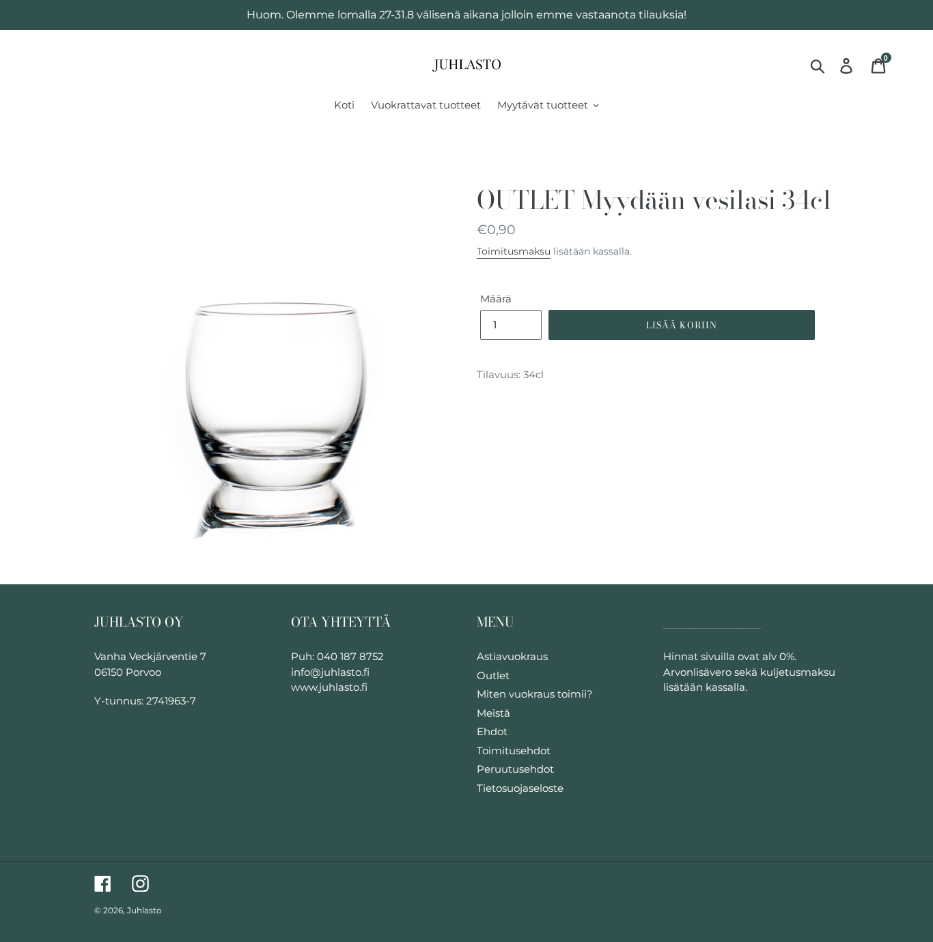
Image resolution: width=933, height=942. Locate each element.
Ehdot (492, 731)
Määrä (496, 298)
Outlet (493, 675)
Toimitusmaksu (514, 251)
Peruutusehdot (515, 768)
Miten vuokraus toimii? (535, 693)
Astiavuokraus (512, 656)
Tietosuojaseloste (520, 788)
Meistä (493, 712)
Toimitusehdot (514, 750)
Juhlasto (144, 910)
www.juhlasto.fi (329, 687)
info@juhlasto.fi (330, 672)
